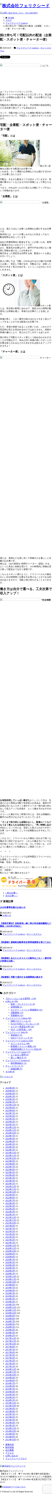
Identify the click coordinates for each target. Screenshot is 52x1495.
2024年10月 (10, 1133)
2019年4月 (10, 1296)
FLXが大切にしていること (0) (25, 1024)
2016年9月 (10, 1378)
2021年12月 (10, 1217)
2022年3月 (10, 1212)
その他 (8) (10, 1072)
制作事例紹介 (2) (18, 1063)
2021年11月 (10, 1220)
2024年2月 (10, 1147)
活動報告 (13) (17, 1012)
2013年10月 (10, 1439)
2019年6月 (10, 1290)
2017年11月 (10, 1341)
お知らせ (7, 915)
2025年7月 (10, 1113)
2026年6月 (10, 1091)
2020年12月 (10, 1245)
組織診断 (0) (16, 1069)
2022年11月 (10, 1189)
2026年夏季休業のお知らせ (13, 907)
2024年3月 (10, 1144)
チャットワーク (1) (14, 1066)
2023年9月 (10, 1161)
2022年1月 (10, 1214)
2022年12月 (10, 1186)
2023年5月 (10, 1172)
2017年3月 (10, 1361)
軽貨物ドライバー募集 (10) (23, 1046)
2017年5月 (10, 1355)
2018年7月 (10, 1321)
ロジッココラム (34, 934)
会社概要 (9, 1450)
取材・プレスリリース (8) (23, 1004)
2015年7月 (10, 1414)
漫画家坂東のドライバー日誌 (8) (26, 1049)
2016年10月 (10, 1375)
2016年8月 (10, 1380)
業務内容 (9, 1444)
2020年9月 (10, 1254)
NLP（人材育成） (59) (21, 1029)
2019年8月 (10, 1285)
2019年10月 (10, 1282)
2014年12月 (10, 1428)
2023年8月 (10, 1164)
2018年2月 (10, 1335)
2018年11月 (10, 1310)
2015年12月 (10, 1403)
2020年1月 (10, 1274)
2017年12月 (10, 1338)
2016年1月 (10, 1400)
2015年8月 (10, 1411)
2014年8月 (10, 1437)
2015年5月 (10, 1420)
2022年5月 (10, 1206)
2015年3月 (10, 1425)
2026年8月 (10, 1088)
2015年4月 (10, 1423)
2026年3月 (10, 1096)
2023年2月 (10, 1181)
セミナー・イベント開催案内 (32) (26, 1010)
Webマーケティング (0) (21, 1038)
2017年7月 (10, 1349)
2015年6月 (10, 1417)
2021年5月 (10, 1231)
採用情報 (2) (16, 1007)
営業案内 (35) (17, 1015)
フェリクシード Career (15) (17, 1052)
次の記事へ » (11, 896)
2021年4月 (10, 1234)
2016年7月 (10, 1383)
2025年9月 (10, 1108)
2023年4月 (10, 1175)
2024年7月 (10, 1136)
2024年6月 (10, 1139)
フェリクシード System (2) (17, 1060)
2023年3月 (10, 1178)
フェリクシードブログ (16, 1458)
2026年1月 (10, 1102)
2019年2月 (10, 1302)
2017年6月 (10, 1352)
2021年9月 (10, 1226)
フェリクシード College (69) (18, 1018)
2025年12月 (10, 1105)
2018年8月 (10, 1319)
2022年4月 (10, 1209)
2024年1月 (10, 1150)
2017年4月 (10, 1358)
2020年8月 (10, 1257)
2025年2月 (10, 1122)
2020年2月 (10, 1271)
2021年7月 (10, 1229)
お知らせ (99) (11, 1001)
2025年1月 (10, 1124)
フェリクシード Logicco (27, 48)
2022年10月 (10, 1192)
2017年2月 (10, 1364)
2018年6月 (10, 1324)
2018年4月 (10, 1330)
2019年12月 (10, 1276)
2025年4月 (10, 1116)
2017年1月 (10, 1366)
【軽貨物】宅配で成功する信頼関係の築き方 (21, 977)
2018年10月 (10, 1313)
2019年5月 (10, 1293)
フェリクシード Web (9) (16, 1032)
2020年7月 (10, 1259)
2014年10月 (10, 1431)
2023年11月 (10, 1155)
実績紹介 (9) (16, 1035)
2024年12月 (10, 1127)
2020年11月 (10, 1248)
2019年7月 (10, 1288)
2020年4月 (10, 1265)
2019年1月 (10, 1304)
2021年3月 (10, 1237)
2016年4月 (10, 1392)
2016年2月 (10, 1397)
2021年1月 (10, 1243)
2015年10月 (10, 1406)
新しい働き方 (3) (18, 1057)
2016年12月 (10, 1369)
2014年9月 (10, 1434)
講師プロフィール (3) (21, 1021)
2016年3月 (10, 1394)
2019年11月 (10, 1279)
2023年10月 (10, 1158)
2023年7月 (10, 1167)
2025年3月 (10, 1119)
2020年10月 (10, 1251)
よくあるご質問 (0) (20, 1055)
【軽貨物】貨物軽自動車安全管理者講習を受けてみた (25, 942)
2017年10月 (10, 1344)
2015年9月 (10, 1409)
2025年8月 (10, 1110)
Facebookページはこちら (14, 1487)
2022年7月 (10, 1200)
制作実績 (9, 1447)
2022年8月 (10, 1198)
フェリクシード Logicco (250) (19, 1041)
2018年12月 (10, 1307)
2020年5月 (10, 1262)
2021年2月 (10, 1240)
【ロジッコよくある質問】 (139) (20, 998)
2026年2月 (10, 1099)
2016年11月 (10, 1372)
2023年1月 (10, 1184)
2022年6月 (10, 1203)
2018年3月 (10, 1333)
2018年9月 (10, 1316)
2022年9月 (10, 1195)
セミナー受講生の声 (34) (22, 1027)
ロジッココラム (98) (20, 1043)
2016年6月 (10, 1386)
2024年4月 (10, 1141)
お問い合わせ (11, 1456)
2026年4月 (10, 1094)
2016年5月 (10, 1389)
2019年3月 (10, 1299)
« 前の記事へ (11, 893)
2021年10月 (10, 1223)
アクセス (9, 1453)
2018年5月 (10, 1327)
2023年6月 (10, 1169)
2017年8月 (10, 1347)
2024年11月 (10, 1130)
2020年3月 (10, 1268)
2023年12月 (10, 1153)
